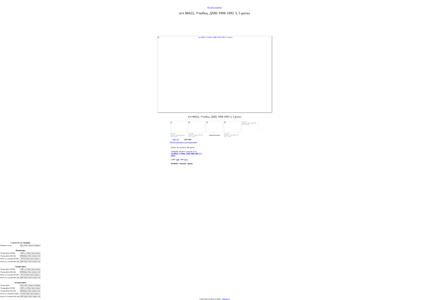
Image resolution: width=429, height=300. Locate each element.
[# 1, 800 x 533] (178, 132)
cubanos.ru (226, 299)
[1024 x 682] (177, 133)
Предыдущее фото (177, 142)
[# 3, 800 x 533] (214, 132)
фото (186, 160)
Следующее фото (190, 142)
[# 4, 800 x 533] (232, 132)
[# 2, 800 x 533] (196, 132)
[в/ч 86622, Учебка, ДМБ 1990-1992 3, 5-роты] (214, 112)
